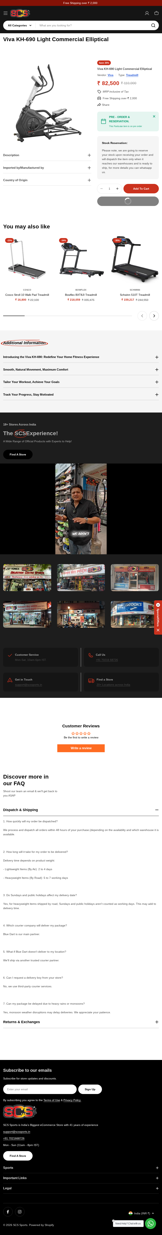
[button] (158, 617)
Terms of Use (51, 1100)
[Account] (147, 13)
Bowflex (80, 290)
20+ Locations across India (113, 684)
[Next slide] (154, 316)
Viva (110, 75)
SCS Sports (20, 1225)
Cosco (27, 290)
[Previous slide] (142, 316)
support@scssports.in (28, 684)
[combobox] (81, 25)
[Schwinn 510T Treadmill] (135, 260)
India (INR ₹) (142, 1213)
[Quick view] (45, 244)
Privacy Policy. (72, 1100)
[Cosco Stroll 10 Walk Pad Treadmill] (27, 260)
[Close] (154, 116)
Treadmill (132, 75)
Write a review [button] (81, 748)
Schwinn (135, 290)
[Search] (153, 25)
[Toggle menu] (5, 13)
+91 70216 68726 (107, 659)
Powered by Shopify (41, 1225)
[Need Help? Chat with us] (150, 1223)
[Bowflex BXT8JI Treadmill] (81, 260)
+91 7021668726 (13, 1138)
